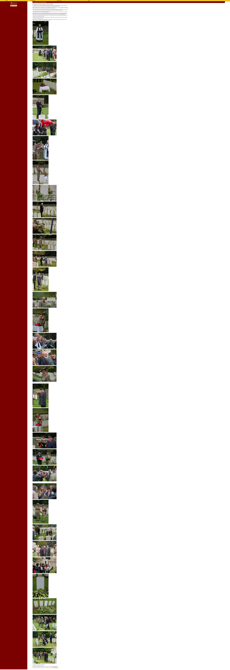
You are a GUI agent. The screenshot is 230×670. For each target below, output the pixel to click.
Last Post (6, 0)
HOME (89, 0)
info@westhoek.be (55, 666)
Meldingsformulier (59, 0)
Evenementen (33, 0)
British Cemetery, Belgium (64, 7)
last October (63, 14)
